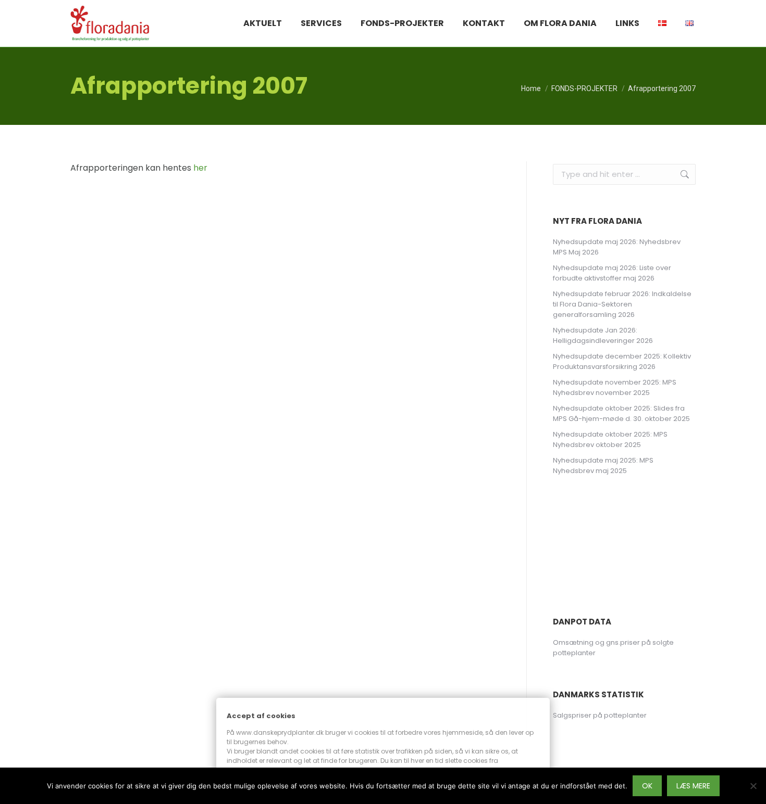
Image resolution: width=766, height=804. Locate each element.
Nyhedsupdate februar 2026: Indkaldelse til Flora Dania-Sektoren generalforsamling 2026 (622, 304)
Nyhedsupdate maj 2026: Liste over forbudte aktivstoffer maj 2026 (612, 273)
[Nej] (753, 786)
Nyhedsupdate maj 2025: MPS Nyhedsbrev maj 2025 (603, 465)
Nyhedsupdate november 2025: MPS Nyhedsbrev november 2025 (614, 387)
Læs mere (693, 786)
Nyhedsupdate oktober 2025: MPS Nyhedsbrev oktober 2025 (610, 439)
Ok (647, 786)
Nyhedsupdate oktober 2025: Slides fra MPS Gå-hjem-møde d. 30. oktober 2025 (621, 413)
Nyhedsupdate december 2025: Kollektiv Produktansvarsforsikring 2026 (622, 361)
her (200, 168)
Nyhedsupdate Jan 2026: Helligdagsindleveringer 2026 (603, 335)
